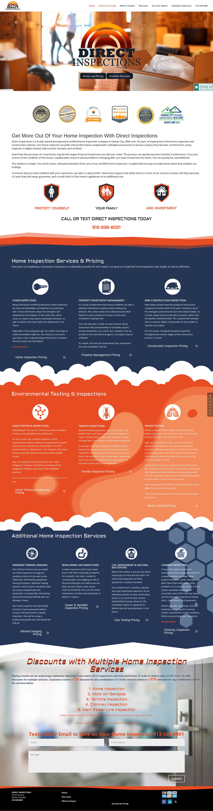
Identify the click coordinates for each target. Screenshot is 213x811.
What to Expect (127, 6)
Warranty (143, 6)
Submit (177, 779)
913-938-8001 (201, 6)
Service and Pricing (93, 76)
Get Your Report (160, 6)
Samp (15, 346)
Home (92, 6)
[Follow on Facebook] (164, 801)
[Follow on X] (175, 801)
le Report (22, 346)
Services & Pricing (107, 6)
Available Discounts (119, 76)
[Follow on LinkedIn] (170, 801)
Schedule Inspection (182, 6)
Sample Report (168, 621)
